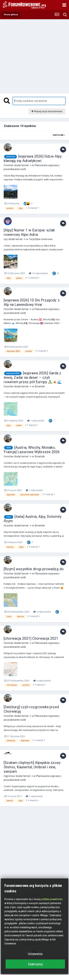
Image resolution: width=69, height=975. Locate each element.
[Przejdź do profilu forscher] (8, 147)
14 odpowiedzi (39, 273)
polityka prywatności (51, 899)
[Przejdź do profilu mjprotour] (8, 754)
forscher (9, 165)
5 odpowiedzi (43, 611)
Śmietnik (40, 386)
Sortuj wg (58, 135)
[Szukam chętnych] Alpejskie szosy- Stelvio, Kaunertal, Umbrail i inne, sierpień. (32, 767)
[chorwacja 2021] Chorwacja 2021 (31, 638)
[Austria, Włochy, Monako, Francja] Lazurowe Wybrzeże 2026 (32, 449)
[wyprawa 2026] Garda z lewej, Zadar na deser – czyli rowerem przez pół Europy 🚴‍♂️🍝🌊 (33, 377)
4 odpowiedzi (43, 680)
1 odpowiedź (37, 420)
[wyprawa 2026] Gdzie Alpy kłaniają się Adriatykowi (33, 158)
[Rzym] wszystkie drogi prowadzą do (34, 569)
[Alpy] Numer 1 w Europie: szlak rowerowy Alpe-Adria (29, 232)
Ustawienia (35, 954)
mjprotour (9, 776)
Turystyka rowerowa (40, 239)
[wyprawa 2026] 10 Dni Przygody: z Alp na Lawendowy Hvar (32, 302)
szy (6, 239)
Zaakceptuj (35, 964)
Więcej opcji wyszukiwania (47, 111)
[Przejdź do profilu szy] (8, 221)
